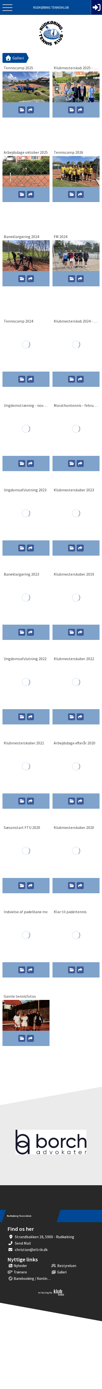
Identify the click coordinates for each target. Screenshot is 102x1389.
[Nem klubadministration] (51, 1294)
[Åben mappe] (22, 110)
